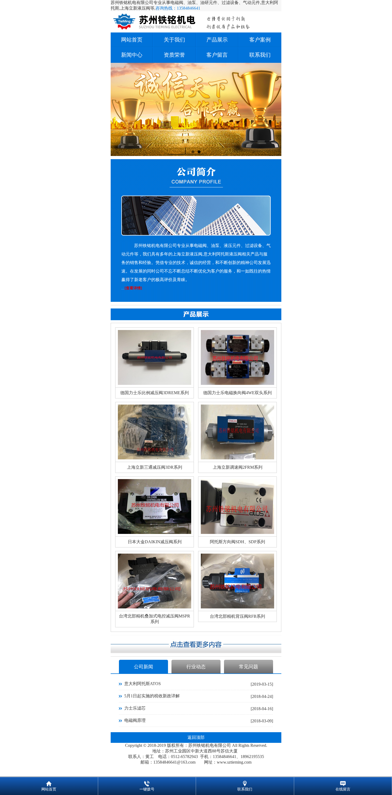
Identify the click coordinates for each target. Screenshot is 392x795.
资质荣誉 (174, 55)
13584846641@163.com (174, 762)
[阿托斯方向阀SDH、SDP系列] (237, 532)
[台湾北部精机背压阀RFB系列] (237, 607)
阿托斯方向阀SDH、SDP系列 (237, 541)
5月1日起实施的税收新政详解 (152, 696)
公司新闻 (143, 666)
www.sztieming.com (234, 762)
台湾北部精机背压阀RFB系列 (237, 616)
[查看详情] (133, 288)
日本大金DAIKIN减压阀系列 (155, 541)
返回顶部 (196, 737)
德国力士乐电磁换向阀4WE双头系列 (237, 392)
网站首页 (131, 40)
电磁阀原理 (135, 720)
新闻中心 (131, 55)
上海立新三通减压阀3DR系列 (154, 467)
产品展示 (217, 40)
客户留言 (217, 55)
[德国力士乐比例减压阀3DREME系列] (154, 383)
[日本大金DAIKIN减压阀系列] (154, 532)
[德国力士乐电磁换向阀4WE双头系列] (237, 383)
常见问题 (248, 666)
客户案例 (260, 40)
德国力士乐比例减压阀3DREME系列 (154, 392)
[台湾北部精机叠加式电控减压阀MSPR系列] (154, 607)
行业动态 (196, 666)
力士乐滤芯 (135, 708)
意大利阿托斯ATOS (142, 683)
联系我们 (260, 55)
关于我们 (174, 40)
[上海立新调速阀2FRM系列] (237, 458)
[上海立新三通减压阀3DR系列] (154, 458)
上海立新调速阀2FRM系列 (237, 467)
